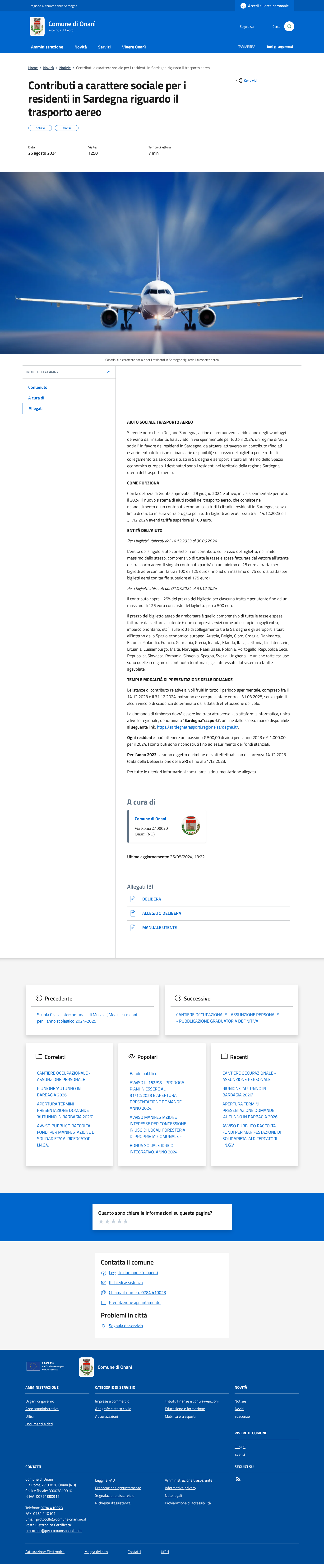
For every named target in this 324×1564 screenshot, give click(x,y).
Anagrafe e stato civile (113, 1409)
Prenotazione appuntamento (118, 1488)
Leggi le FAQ (105, 1480)
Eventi (240, 1454)
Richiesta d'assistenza (112, 1503)
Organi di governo (39, 1401)
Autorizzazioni (106, 1416)
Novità (48, 68)
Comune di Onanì (150, 818)
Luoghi (240, 1447)
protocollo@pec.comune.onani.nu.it (53, 1530)
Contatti (134, 1552)
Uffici (29, 1416)
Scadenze (242, 1416)
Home (33, 68)
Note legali (173, 1495)
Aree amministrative (42, 1409)
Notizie (65, 68)
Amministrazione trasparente (188, 1480)
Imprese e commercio (112, 1401)
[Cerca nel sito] (289, 26)
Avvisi (239, 1409)
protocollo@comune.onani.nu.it (61, 1519)
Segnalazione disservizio (114, 1495)
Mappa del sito (96, 1552)
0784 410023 (52, 1508)
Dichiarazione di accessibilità (188, 1503)
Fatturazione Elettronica (45, 1552)
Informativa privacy (180, 1488)
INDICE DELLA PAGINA (42, 371)
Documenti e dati (39, 1424)
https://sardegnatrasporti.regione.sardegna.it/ (197, 727)
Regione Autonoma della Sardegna (53, 5)
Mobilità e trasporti (180, 1416)
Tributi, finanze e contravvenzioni (192, 1401)
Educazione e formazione (185, 1409)
